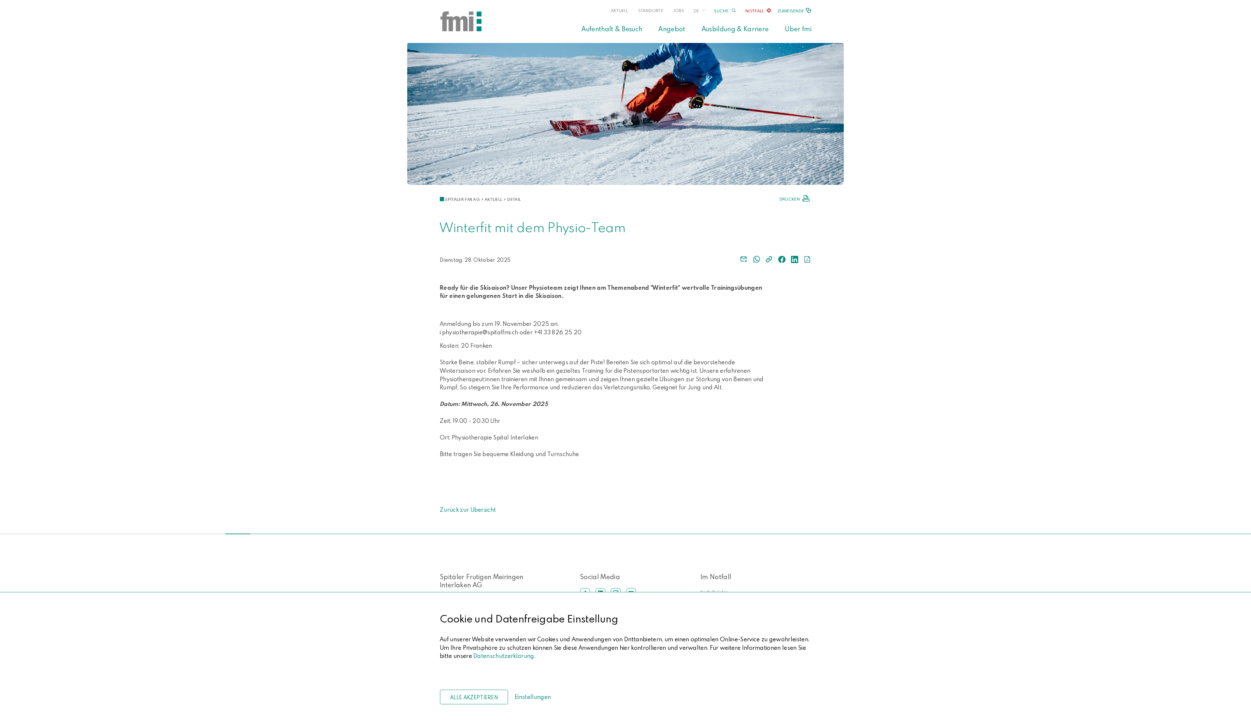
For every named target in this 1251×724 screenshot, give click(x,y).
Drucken (790, 199)
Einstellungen (533, 697)
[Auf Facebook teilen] (782, 259)
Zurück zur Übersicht (468, 509)
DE (696, 11)
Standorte (650, 10)
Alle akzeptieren (474, 697)
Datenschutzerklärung (503, 656)
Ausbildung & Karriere (735, 29)
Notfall (754, 11)
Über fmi (798, 29)
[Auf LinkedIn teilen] (794, 259)
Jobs (678, 10)
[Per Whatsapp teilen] (756, 259)
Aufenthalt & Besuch (612, 29)
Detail (514, 199)
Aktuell (619, 10)
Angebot (671, 29)
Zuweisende (790, 11)
